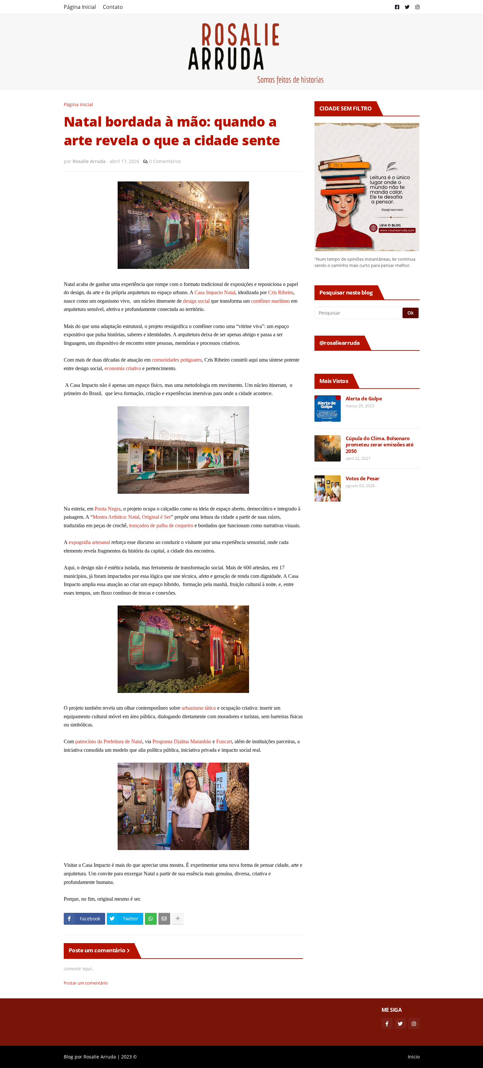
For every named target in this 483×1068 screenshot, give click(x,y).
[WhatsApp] (151, 919)
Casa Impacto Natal (215, 292)
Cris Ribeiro (280, 292)
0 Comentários (165, 161)
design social (196, 301)
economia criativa (122, 368)
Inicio (414, 1057)
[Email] (164, 919)
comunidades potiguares (177, 360)
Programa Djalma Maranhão (181, 741)
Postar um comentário (86, 983)
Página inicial (78, 104)
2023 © (129, 1057)
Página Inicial (80, 7)
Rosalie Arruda (99, 1057)
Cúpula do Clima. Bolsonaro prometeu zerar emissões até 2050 (380, 444)
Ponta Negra (108, 508)
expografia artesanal (89, 542)
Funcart (224, 741)
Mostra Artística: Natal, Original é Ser (132, 517)
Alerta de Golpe (364, 398)
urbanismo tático (199, 708)
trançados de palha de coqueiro (161, 525)
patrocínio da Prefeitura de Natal (108, 741)
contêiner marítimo (270, 301)
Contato (113, 7)
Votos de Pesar (363, 478)
